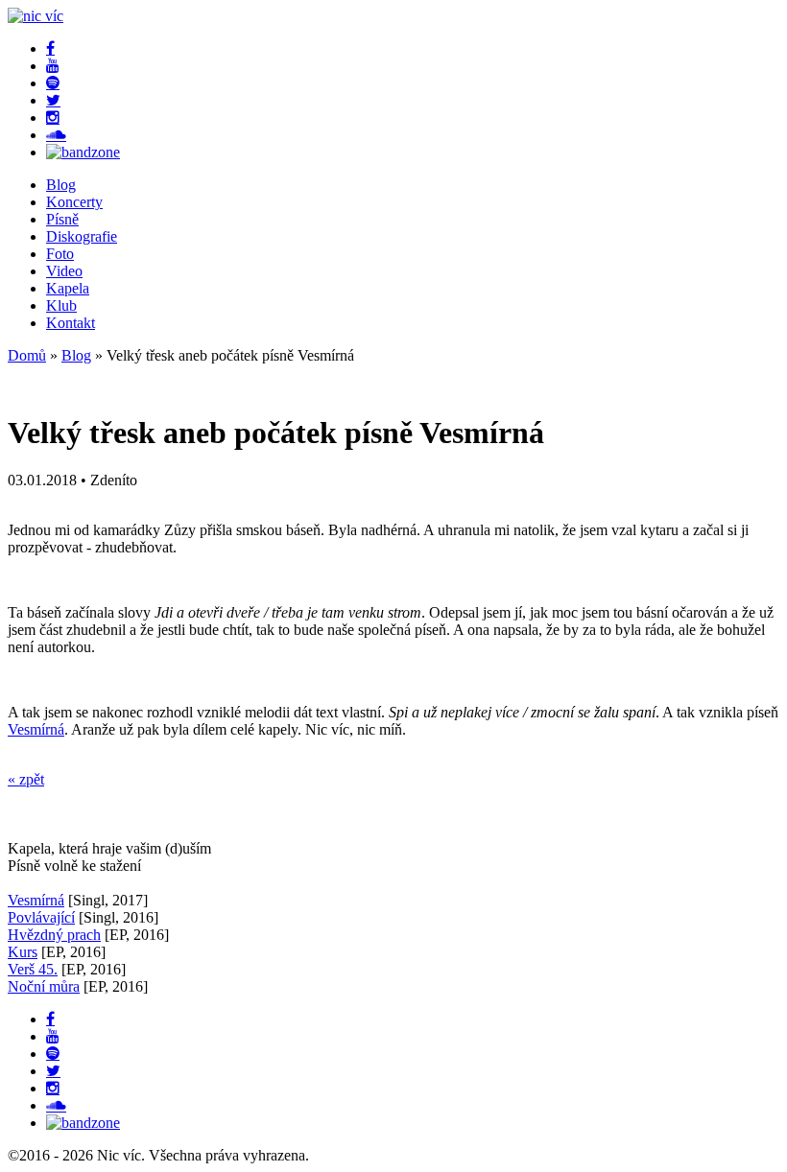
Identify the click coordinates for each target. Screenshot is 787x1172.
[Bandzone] (83, 152)
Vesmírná (36, 729)
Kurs (22, 952)
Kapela (67, 288)
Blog (61, 184)
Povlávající (41, 917)
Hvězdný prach (54, 934)
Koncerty (74, 202)
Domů (27, 355)
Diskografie (81, 236)
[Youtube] (53, 65)
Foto (60, 254)
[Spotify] (53, 82)
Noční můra (44, 986)
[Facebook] (50, 48)
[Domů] (35, 16)
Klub (61, 305)
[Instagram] (53, 117)
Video (64, 271)
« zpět (26, 779)
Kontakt (70, 323)
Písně (62, 219)
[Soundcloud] (56, 134)
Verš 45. (33, 969)
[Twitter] (53, 99)
